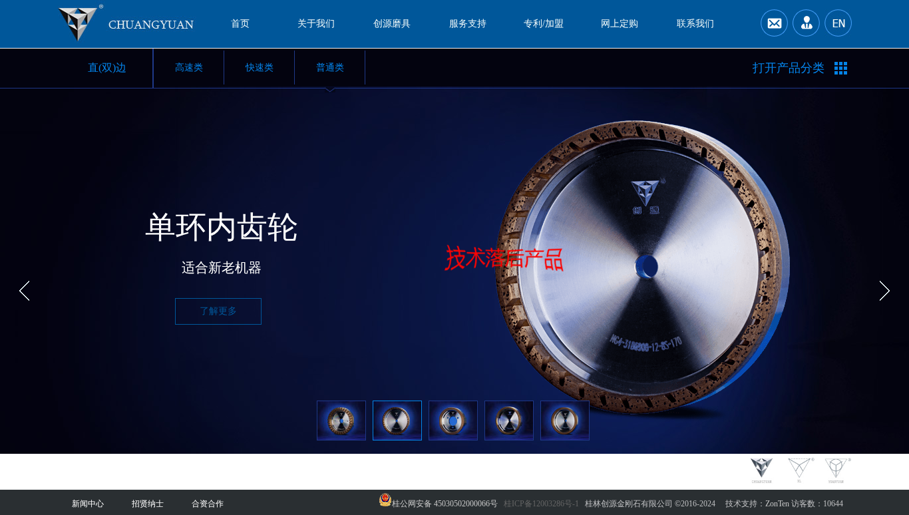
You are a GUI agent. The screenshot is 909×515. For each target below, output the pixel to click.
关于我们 (316, 24)
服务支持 (467, 24)
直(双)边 (107, 67)
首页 (240, 24)
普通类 (330, 68)
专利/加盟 (544, 24)
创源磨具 (392, 24)
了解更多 (218, 311)
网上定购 (619, 24)
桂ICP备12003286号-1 (541, 503)
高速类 (189, 68)
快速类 (259, 68)
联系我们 (695, 24)
